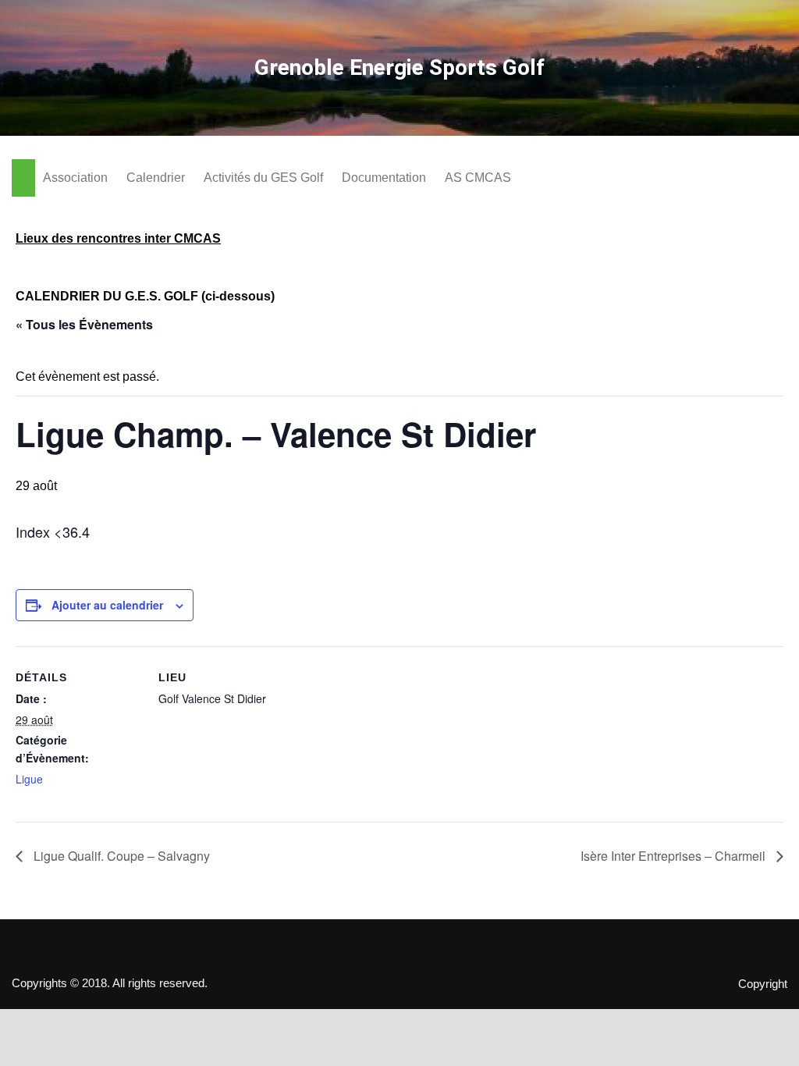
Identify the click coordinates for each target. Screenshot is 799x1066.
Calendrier (155, 177)
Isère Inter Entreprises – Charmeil (675, 856)
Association (75, 177)
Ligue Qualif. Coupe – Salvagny (120, 856)
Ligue (29, 779)
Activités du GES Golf (263, 177)
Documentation (384, 177)
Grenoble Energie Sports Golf (399, 67)
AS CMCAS (478, 177)
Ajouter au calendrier (107, 605)
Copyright (762, 984)
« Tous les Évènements (84, 324)
